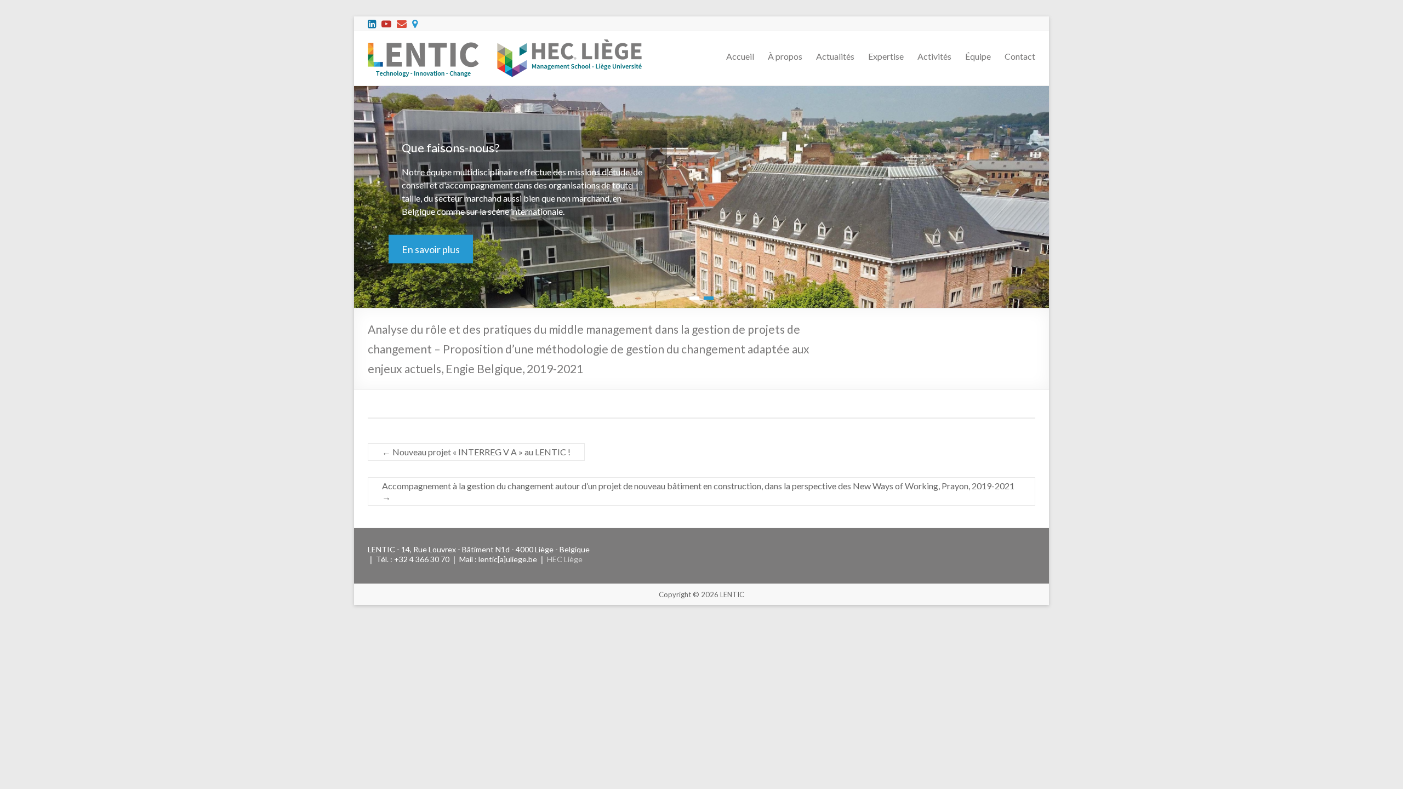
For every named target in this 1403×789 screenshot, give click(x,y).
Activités (934, 56)
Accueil (740, 56)
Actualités (835, 56)
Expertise (886, 56)
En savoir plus (431, 249)
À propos (785, 56)
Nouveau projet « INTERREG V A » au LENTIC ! (476, 452)
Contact (1020, 56)
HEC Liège (565, 559)
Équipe (978, 56)
